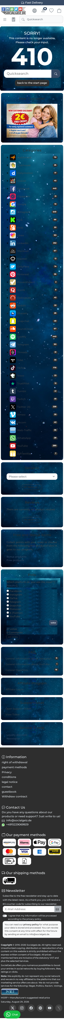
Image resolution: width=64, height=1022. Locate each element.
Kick (36, 219)
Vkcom (36, 422)
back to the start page (32, 82)
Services (23, 961)
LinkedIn (36, 243)
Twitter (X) (36, 406)
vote (53, 622)
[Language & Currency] (34, 11)
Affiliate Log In (14, 689)
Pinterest (36, 274)
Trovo (36, 375)
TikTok (36, 367)
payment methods (14, 767)
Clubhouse (36, 165)
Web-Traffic (36, 430)
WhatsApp (36, 438)
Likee (36, 235)
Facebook (36, 188)
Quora (36, 290)
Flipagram (36, 196)
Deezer (36, 180)
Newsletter (13, 738)
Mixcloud (36, 251)
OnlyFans (36, 266)
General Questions (31, 669)
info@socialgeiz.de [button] (18, 820)
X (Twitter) (16, 612)
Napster (36, 258)
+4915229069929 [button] (17, 824)
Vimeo (36, 414)
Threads (36, 352)
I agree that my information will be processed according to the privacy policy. (32, 917)
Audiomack (36, 157)
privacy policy (31, 924)
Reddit (36, 305)
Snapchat (36, 321)
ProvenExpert (36, 282)
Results (11, 585)
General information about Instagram (31, 658)
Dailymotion (36, 173)
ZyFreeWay (36, 453)
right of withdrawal (14, 762)
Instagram (36, 212)
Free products (15, 560)
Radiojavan (36, 297)
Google (36, 204)
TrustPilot (36, 383)
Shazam (36, 313)
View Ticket (13, 714)
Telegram (36, 344)
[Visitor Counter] (10, 991)
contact (7, 786)
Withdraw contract (14, 796)
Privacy (7, 772)
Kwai (36, 227)
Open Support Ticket (18, 708)
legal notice (9, 782)
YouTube (36, 445)
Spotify (36, 336)
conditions (9, 777)
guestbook (9, 791)
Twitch (36, 399)
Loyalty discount (17, 734)
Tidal (36, 360)
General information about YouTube (31, 664)
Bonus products (16, 556)
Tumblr (36, 391)
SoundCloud (36, 329)
